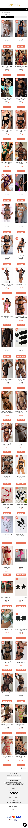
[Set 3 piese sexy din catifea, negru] (21, 495)
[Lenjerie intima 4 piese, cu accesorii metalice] (21, 464)
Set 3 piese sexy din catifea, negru (21, 505)
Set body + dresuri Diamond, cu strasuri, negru (7, 285)
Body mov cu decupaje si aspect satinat (7, 192)
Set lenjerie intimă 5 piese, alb (7, 38)
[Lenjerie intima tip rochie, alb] (21, 432)
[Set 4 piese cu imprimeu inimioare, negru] (7, 244)
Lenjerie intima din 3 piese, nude (21, 757)
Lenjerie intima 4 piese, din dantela (21, 163)
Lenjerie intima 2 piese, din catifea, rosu (7, 566)
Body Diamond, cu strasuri (7, 629)
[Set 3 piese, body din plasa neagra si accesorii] (7, 337)
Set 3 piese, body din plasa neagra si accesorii (7, 348)
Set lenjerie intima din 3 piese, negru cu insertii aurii (7, 412)
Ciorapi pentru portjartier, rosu (7, 598)
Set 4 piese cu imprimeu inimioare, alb (21, 224)
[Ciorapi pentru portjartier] (21, 555)
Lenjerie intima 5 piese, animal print (7, 99)
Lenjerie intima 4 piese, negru (7, 67)
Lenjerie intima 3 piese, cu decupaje (7, 757)
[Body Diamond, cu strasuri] (7, 618)
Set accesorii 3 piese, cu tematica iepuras (21, 535)
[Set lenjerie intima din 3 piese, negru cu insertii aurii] (7, 400)
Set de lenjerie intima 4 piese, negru (21, 256)
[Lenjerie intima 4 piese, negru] (7, 57)
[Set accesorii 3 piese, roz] (7, 524)
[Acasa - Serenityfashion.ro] (14, 5)
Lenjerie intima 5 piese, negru (7, 131)
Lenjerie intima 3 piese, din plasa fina (21, 693)
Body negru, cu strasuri (21, 284)
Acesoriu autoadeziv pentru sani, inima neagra (21, 348)
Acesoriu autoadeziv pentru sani (21, 598)
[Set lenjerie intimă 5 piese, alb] (7, 28)
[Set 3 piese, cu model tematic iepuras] (21, 182)
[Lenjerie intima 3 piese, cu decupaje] (7, 745)
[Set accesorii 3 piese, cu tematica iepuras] (21, 524)
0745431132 (15, 800)
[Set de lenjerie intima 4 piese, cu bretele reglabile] (21, 305)
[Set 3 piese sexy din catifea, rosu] (7, 495)
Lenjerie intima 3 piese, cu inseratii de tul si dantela (21, 661)
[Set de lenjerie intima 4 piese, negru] (21, 245)
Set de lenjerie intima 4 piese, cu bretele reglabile (21, 317)
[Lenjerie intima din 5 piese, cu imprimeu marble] (7, 432)
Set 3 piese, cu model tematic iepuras (21, 192)
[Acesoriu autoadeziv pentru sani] (21, 587)
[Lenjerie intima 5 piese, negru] (7, 119)
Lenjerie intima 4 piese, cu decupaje (21, 725)
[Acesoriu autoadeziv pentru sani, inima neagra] (21, 337)
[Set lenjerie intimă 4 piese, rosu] (21, 57)
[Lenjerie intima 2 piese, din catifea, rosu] (7, 555)
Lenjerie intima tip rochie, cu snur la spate (7, 380)
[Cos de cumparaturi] (23, 9)
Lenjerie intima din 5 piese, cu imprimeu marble (7, 443)
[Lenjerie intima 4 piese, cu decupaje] (21, 713)
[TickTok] (14, 793)
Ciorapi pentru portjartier (21, 566)
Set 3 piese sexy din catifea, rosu (7, 505)
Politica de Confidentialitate (17, 784)
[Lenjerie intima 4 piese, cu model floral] (7, 464)
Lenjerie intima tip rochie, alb (21, 443)
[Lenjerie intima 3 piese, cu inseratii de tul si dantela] (21, 650)
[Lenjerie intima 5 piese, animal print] (7, 87)
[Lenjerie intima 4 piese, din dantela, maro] (21, 400)
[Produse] (2, 10)
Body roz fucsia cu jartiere (7, 316)
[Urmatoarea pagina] (25, 768)
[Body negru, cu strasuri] (21, 275)
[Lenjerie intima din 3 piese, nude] (21, 745)
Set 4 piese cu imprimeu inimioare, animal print (7, 224)
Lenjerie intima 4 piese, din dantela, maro (21, 412)
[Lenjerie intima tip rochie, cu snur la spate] (7, 368)
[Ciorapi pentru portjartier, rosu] (7, 587)
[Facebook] (11, 793)
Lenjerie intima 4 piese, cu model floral (7, 475)
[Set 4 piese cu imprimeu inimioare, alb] (21, 213)
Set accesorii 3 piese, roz (7, 534)
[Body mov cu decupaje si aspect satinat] (7, 182)
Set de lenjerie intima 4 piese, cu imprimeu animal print (21, 380)
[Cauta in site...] (26, 9)
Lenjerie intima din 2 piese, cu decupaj (7, 661)
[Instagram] (16, 793)
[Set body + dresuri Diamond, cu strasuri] (7, 682)
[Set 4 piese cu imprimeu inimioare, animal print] (7, 213)
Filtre (8, 17)
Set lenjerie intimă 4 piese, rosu (21, 67)
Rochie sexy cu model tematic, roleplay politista (21, 38)
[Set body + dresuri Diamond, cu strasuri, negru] (7, 275)
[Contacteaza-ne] (20, 9)
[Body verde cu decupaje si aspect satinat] (7, 151)
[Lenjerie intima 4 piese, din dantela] (21, 151)
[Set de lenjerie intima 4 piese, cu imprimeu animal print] (21, 368)
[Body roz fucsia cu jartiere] (7, 305)
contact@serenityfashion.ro (14, 802)
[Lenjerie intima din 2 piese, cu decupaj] (7, 650)
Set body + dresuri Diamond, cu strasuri (7, 693)
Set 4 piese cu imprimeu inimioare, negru (7, 256)
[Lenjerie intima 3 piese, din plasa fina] (21, 682)
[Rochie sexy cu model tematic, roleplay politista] (21, 28)
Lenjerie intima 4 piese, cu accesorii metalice (21, 475)
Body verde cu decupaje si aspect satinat (7, 163)
